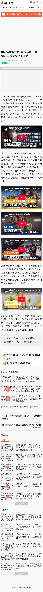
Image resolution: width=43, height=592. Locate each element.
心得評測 (13, 7)
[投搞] (31, 2)
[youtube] (34, 2)
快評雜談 (32, 7)
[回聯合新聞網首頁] (2, 3)
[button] (41, 2)
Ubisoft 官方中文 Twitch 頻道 (17, 341)
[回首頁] (7, 3)
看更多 (21, 504)
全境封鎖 (35, 407)
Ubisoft (5, 407)
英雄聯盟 (12, 14)
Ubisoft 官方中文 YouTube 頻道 (18, 338)
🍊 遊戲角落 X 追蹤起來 (17, 363)
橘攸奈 (21, 14)
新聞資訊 (23, 7)
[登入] (38, 2)
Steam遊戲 (32, 14)
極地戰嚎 (25, 407)
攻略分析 (4, 7)
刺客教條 (15, 407)
